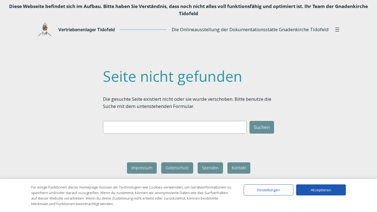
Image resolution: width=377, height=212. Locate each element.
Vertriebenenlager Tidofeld (86, 29)
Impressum (141, 167)
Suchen (262, 127)
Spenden (210, 167)
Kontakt (239, 167)
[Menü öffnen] (337, 29)
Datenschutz (177, 167)
